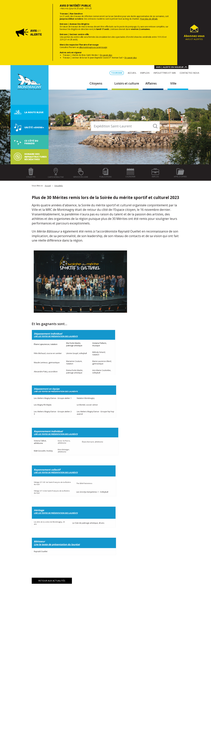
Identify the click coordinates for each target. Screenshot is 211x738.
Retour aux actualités (51, 580)
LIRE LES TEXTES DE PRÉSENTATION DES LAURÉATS (56, 472)
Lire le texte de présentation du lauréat (57, 544)
